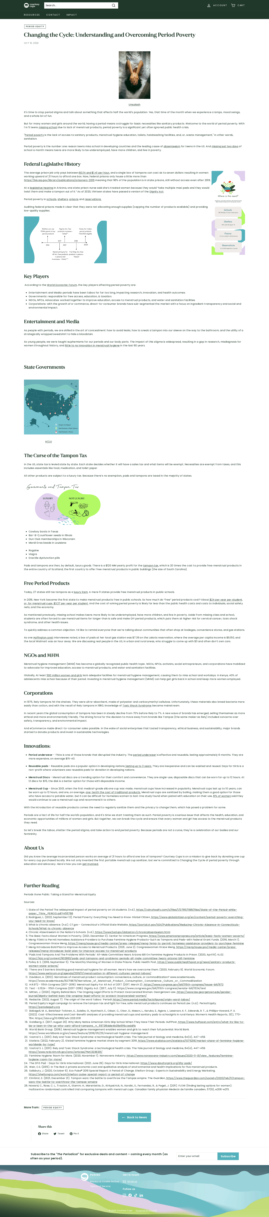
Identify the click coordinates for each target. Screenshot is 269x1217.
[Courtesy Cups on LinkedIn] (141, 1195)
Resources (32, 14)
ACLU (48, 441)
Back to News (136, 1117)
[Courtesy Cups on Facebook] (130, 1195)
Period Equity (35, 26)
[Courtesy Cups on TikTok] (135, 1195)
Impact (71, 14)
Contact (53, 14)
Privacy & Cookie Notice (104, 1181)
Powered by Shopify (146, 1210)
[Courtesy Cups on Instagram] (124, 1195)
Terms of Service (100, 1186)
